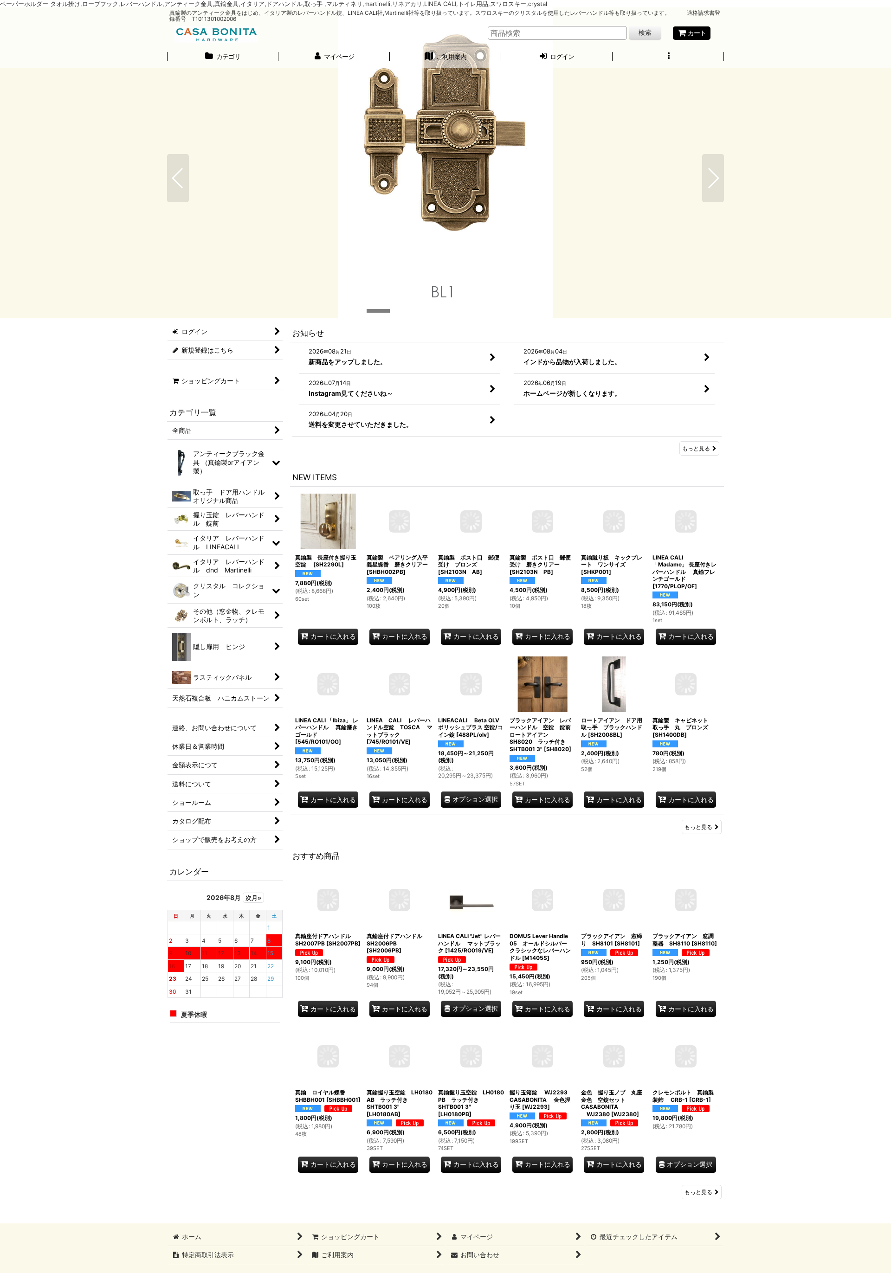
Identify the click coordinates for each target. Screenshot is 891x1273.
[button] (668, 57)
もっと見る (696, 448)
